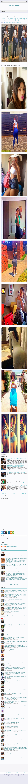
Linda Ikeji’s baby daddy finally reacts (11, 726)
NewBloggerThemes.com (20, 775)
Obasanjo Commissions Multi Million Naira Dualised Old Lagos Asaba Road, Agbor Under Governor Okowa (14, 673)
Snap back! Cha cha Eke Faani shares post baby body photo (17, 485)
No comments (18, 22)
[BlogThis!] (2, 454)
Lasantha (22, 774)
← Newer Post (3, 493)
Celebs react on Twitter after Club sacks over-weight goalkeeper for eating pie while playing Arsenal (15, 466)
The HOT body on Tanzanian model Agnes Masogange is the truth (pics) (14, 19)
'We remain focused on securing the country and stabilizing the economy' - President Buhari (15, 706)
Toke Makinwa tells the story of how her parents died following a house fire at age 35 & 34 (16, 552)
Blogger (16, 584)
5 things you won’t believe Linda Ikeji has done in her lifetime (15, 743)
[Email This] (1, 454)
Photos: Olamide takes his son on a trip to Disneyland (14, 714)
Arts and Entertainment (8, 14)
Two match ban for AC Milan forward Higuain (12, 693)
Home (2, 14)
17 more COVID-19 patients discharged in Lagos (13, 599)
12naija (23, 772)
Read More (22, 463)
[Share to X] (3, 454)
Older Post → (24, 493)
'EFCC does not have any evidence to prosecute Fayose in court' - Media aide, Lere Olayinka (15, 710)
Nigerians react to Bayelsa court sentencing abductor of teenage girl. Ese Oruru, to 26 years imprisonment (14, 604)
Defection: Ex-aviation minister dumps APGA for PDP (14, 718)
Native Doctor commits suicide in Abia (11, 611)
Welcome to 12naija (14, 5)
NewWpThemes (10, 774)
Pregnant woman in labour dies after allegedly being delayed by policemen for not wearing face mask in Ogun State (15, 591)
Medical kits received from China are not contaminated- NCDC (15, 615)
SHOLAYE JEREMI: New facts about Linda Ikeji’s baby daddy (15, 730)
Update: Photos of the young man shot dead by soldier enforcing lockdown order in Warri (14, 634)
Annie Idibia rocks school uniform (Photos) (14, 577)
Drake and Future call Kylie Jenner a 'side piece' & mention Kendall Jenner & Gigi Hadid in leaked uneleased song (15, 608)
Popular (3, 546)
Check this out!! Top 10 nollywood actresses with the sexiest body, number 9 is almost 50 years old (15, 698)
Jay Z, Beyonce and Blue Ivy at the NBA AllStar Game (16, 472)
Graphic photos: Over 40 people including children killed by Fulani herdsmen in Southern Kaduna (16, 565)
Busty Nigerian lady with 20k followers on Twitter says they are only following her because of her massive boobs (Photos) (15, 753)
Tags (8, 546)
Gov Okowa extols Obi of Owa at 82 (11, 649)
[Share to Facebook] (5, 454)
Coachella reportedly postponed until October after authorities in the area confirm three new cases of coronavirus (15, 646)
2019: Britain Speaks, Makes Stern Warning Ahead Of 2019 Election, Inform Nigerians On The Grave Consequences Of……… (15, 668)
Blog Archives (13, 546)
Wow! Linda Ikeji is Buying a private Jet (11, 722)
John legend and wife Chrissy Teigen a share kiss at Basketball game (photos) (14, 638)
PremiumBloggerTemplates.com (9, 775)
